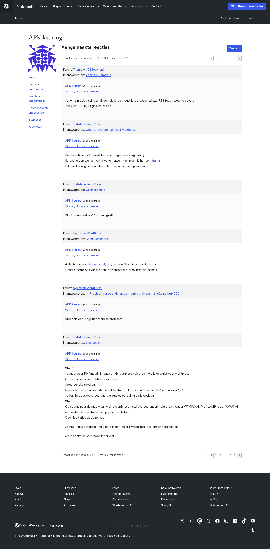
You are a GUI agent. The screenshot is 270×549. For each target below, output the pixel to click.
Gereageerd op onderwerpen (38, 110)
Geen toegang (95, 190)
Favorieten (35, 126)
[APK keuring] (42, 59)
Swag (166, 505)
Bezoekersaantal (97, 239)
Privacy (19, 505)
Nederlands (56, 525)
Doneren (168, 499)
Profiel (33, 77)
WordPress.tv (122, 505)
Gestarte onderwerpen (37, 87)
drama (155, 160)
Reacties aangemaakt (37, 98)
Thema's (69, 493)
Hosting (19, 499)
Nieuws (19, 493)
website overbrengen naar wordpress (111, 129)
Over (18, 487)
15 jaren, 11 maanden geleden (82, 91)
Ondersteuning (121, 493)
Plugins (68, 499)
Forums (19, 18)
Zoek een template (98, 75)
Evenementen (169, 493)
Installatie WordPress (87, 124)
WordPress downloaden (247, 6)
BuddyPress (219, 505)
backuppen (93, 342)
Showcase (70, 487)
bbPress (216, 499)
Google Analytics (99, 264)
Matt (214, 493)
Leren (115, 487)
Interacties (35, 119)
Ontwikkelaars (121, 499)
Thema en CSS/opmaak (89, 69)
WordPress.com (221, 487)
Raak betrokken (171, 487)
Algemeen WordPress (87, 233)
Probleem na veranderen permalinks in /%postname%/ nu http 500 (134, 293)
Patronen (69, 505)
